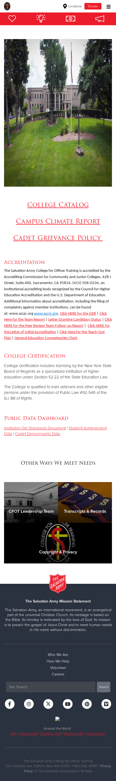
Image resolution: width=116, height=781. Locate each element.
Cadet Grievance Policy (58, 238)
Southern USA (51, 733)
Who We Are (58, 654)
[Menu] (107, 6)
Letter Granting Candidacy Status (74, 320)
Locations (74, 6)
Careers (58, 674)
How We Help (58, 661)
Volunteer (58, 667)
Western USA (74, 733)
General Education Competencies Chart (46, 338)
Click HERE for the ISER (78, 314)
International (95, 733)
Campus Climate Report (58, 221)
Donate (93, 6)
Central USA (28, 733)
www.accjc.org (46, 314)
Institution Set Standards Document (35, 428)
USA (13, 733)
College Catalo (55, 205)
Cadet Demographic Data (37, 433)
